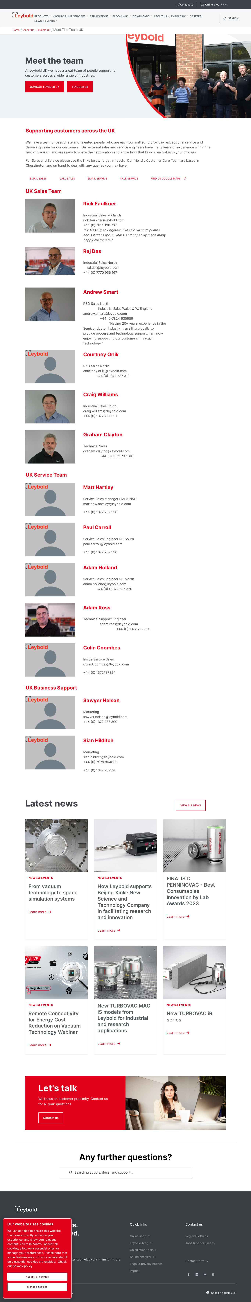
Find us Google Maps (166, 178)
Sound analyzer (140, 1257)
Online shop (138, 1236)
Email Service (97, 178)
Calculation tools (141, 1250)
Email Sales (38, 178)
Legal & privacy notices (146, 1264)
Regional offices (196, 1236)
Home (15, 29)
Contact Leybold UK (44, 86)
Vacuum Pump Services (69, 16)
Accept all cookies (37, 1276)
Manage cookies (37, 1286)
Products (41, 16)
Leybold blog (139, 1243)
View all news (190, 805)
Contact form (194, 1261)
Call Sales (67, 178)
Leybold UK (80, 86)
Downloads (141, 16)
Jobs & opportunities (200, 1243)
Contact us (51, 1118)
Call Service (129, 178)
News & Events (44, 20)
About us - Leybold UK (170, 16)
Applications (99, 16)
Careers (195, 16)
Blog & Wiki (120, 16)
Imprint (135, 1271)
